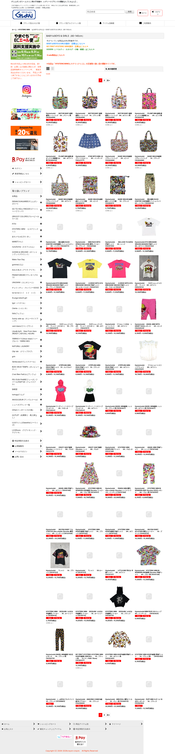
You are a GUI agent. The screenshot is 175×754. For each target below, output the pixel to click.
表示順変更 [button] (112, 69)
